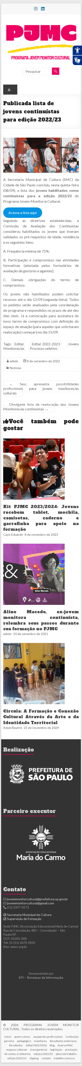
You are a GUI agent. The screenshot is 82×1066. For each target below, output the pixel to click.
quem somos (22, 1036)
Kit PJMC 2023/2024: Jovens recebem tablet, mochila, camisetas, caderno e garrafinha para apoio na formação (41, 518)
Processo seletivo (43, 348)
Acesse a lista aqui (22, 212)
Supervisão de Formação (24, 919)
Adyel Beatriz (12, 728)
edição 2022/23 (43, 1054)
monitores (40, 1041)
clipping (33, 1058)
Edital (18, 344)
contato (46, 1058)
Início (8, 1036)
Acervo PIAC (65, 1045)
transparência (38, 1049)
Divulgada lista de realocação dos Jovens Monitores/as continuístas (41, 406)
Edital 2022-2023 (46, 344)
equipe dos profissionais (48, 1036)
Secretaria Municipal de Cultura (29, 915)
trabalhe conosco (64, 1058)
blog (52, 1045)
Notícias (15, 368)
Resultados (16, 1045)
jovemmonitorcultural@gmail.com (30, 903)
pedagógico (24, 1041)
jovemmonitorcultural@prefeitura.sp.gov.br (37, 899)
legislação (56, 1049)
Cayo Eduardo (13, 534)
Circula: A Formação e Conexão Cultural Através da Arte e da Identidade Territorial (41, 716)
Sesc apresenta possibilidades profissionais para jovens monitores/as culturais (41, 388)
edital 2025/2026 (36, 1045)
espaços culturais (16, 1049)
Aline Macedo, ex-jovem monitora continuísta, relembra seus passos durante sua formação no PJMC (41, 620)
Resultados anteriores (63, 1041)
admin (14, 361)
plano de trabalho (66, 1054)
